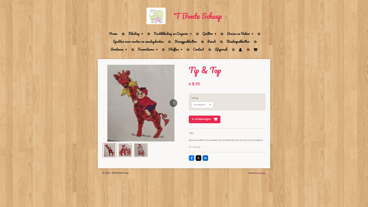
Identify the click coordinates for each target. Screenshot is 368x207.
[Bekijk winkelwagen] (255, 49)
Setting (194, 98)
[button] (110, 150)
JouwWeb (261, 173)
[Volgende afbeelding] (173, 103)
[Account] (240, 49)
